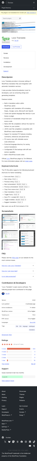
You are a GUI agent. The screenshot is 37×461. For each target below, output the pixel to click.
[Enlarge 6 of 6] (33, 232)
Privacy (4, 400)
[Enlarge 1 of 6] (15, 216)
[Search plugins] (20, 18)
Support (5, 71)
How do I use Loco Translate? (11, 265)
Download (6, 47)
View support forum (8, 381)
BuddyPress (6, 430)
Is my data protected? (9, 276)
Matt (4, 424)
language (25, 326)
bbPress (5, 427)
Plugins (21, 397)
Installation (7, 62)
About (4, 391)
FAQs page (15, 258)
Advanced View (7, 335)
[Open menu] (34, 2)
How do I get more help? (10, 271)
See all (33, 364)
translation (32, 329)
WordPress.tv (7, 415)
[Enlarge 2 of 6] (15, 232)
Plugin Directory (6, 7)
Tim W (16, 40)
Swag (22, 415)
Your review (5, 364)
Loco (8, 158)
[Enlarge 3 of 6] (15, 242)
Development (8, 67)
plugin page (28, 161)
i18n (17, 326)
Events (21, 409)
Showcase (22, 391)
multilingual (32, 326)
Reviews (6, 58)
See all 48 (32, 322)
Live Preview (16, 47)
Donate (22, 412)
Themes (21, 394)
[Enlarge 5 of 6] (33, 225)
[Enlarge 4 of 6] (33, 216)
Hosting (4, 397)
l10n (20, 326)
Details (6, 53)
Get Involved (23, 406)
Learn (3, 406)
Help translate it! (31, 12)
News (3, 394)
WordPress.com (7, 421)
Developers (5, 412)
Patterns (22, 400)
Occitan (8, 437)
